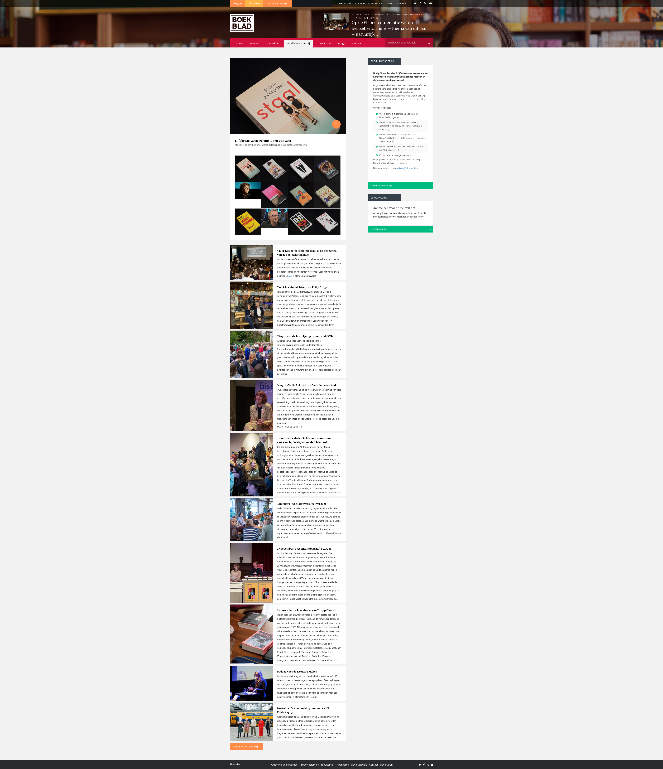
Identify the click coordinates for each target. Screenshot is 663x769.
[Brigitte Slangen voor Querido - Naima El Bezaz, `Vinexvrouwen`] (274, 169)
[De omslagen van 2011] (288, 116)
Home (239, 43)
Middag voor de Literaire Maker (297, 671)
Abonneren (254, 3)
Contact (389, 3)
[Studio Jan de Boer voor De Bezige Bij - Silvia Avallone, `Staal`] (248, 169)
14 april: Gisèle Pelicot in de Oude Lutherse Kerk (307, 385)
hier (290, 276)
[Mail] (430, 3)
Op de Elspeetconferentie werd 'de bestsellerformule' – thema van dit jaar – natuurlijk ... (389, 28)
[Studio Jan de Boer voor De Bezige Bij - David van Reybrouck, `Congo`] (274, 218)
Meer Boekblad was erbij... (246, 746)
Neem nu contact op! (382, 185)
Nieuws (254, 43)
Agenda (356, 43)
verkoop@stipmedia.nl (407, 168)
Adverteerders (375, 3)
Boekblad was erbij (298, 43)
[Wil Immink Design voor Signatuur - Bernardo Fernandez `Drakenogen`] (327, 169)
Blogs (341, 43)
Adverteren (402, 3)
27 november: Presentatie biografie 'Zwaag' (304, 548)
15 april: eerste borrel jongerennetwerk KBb (305, 336)
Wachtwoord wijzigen (277, 3)
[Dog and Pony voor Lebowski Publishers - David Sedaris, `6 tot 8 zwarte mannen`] (301, 222)
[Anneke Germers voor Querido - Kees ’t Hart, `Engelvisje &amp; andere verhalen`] (301, 195)
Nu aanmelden (379, 229)
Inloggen (237, 3)
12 (336, 124)
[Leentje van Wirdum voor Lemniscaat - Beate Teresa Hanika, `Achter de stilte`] (274, 195)
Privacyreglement (309, 764)
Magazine (272, 43)
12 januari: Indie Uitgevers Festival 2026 (301, 503)
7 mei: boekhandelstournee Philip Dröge (302, 287)
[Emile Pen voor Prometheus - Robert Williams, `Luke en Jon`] (327, 222)
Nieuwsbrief (345, 3)
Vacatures (325, 43)
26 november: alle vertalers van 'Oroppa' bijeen (306, 610)
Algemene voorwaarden (284, 764)
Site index (235, 764)
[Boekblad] (242, 21)
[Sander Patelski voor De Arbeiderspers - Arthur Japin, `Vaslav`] (327, 195)
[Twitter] (415, 3)
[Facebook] (420, 3)
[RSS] (425, 3)
